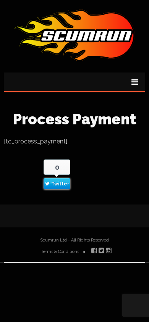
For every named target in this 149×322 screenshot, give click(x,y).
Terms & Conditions (60, 251)
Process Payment (74, 119)
